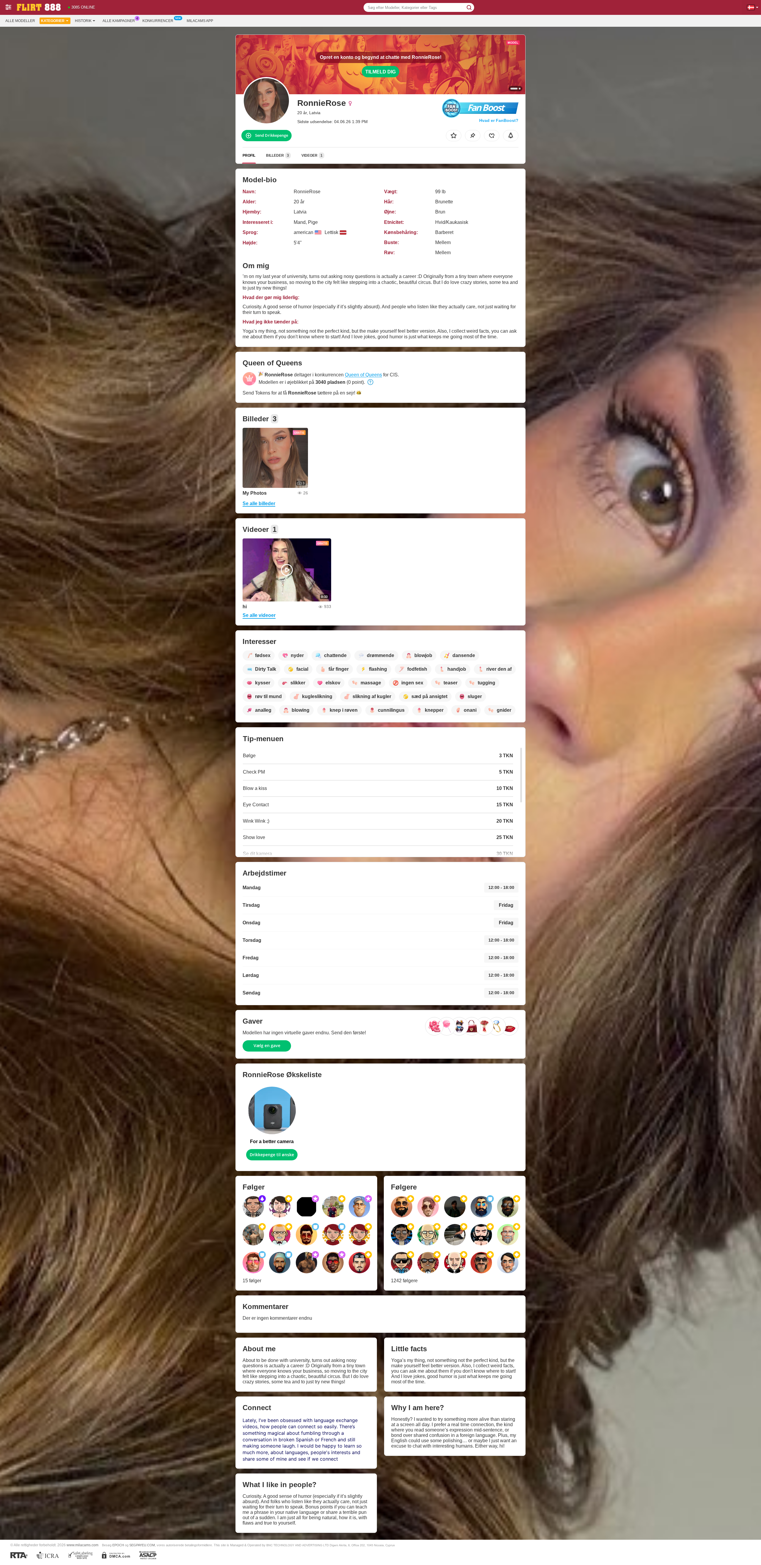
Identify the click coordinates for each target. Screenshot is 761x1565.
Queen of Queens (363, 374)
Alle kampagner (119, 21)
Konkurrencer (157, 21)
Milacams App (200, 21)
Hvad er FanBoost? (498, 120)
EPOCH (118, 1545)
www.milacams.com (82, 1545)
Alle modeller (20, 21)
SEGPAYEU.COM (142, 1545)
